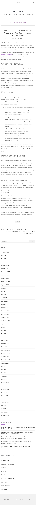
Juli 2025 (3, 288)
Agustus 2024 (5, 324)
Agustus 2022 (5, 402)
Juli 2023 (3, 366)
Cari (31, 241)
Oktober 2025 (5, 278)
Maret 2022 (4, 412)
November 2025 (5, 275)
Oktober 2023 (5, 356)
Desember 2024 (5, 311)
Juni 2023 (3, 369)
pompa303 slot (5, 485)
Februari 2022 (5, 415)
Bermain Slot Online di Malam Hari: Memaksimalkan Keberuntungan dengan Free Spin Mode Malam (15, 437)
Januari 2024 (4, 347)
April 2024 (4, 337)
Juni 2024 (3, 330)
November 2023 (5, 353)
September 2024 (5, 320)
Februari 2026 (5, 265)
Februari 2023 (5, 382)
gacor (18, 221)
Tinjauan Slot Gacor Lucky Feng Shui (14, 229)
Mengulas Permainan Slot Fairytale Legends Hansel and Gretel (20, 232)
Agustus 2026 (5, 252)
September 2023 (5, 360)
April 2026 (4, 262)
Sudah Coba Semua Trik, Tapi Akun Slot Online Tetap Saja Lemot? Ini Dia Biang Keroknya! (17, 432)
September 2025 (5, 281)
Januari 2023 (4, 386)
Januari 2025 (4, 307)
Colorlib (15, 499)
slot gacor (4, 482)
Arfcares (18, 11)
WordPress (29, 499)
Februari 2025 (5, 304)
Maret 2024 (4, 340)
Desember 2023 (5, 350)
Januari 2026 (4, 268)
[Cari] (33, 3)
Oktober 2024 (5, 317)
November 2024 (5, 314)
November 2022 (5, 392)
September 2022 (5, 399)
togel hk (3, 471)
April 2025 (4, 298)
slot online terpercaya (7, 478)
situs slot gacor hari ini (7, 464)
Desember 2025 (5, 272)
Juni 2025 (3, 291)
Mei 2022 (3, 405)
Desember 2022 (5, 389)
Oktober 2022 (5, 396)
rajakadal (3, 467)
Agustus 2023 (5, 363)
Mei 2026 (3, 258)
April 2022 (4, 409)
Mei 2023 (3, 373)
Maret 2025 (4, 301)
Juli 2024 (3, 327)
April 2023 (4, 376)
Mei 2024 (3, 334)
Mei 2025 (3, 294)
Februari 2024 (5, 343)
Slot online (4, 489)
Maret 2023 (4, 379)
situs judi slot (5, 460)
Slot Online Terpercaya (18, 22)
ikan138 (3, 475)
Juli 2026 (3, 255)
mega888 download (6, 54)
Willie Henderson (24, 38)
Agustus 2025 (5, 285)
